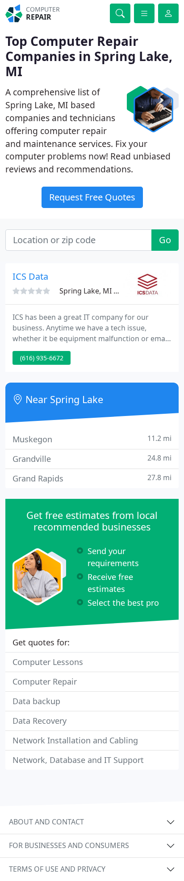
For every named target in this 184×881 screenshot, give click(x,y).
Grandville (92, 458)
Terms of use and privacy (57, 869)
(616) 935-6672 (41, 358)
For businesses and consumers (69, 845)
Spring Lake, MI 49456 (96, 291)
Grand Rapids (92, 478)
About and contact (46, 822)
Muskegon (92, 439)
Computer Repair (45, 681)
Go (165, 240)
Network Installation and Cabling (75, 740)
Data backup (36, 701)
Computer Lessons (48, 662)
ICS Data (30, 276)
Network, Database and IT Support (78, 760)
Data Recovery (40, 720)
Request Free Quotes (92, 197)
